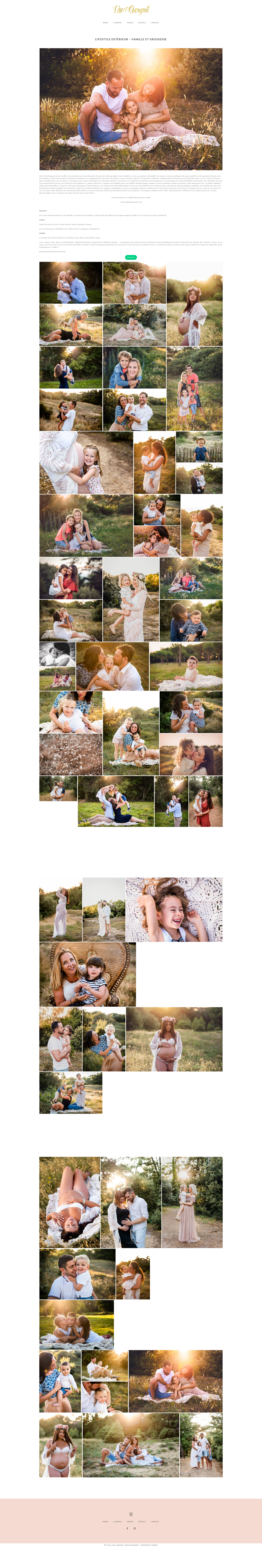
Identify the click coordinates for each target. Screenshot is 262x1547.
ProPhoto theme (149, 1545)
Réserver (131, 257)
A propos (117, 23)
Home (105, 23)
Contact (155, 23)
